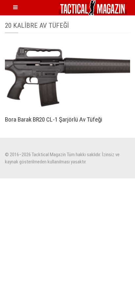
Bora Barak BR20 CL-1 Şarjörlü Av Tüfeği (53, 119)
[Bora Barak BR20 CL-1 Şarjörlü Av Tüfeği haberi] (67, 76)
